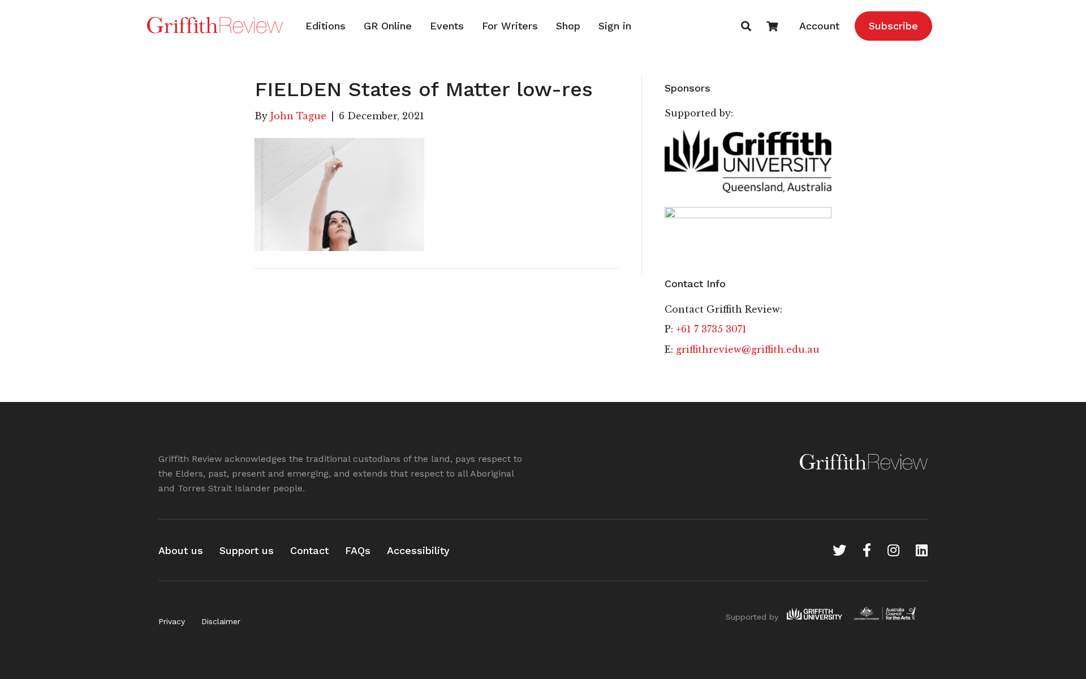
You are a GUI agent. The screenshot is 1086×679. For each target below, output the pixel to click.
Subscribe (893, 26)
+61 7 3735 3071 (711, 329)
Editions (325, 26)
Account (819, 26)
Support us (246, 550)
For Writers (510, 26)
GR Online (388, 26)
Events (447, 26)
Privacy (171, 621)
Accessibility (418, 550)
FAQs (357, 550)
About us (180, 550)
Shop (568, 26)
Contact (309, 550)
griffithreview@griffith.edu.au (748, 349)
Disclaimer (220, 621)
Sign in (614, 26)
